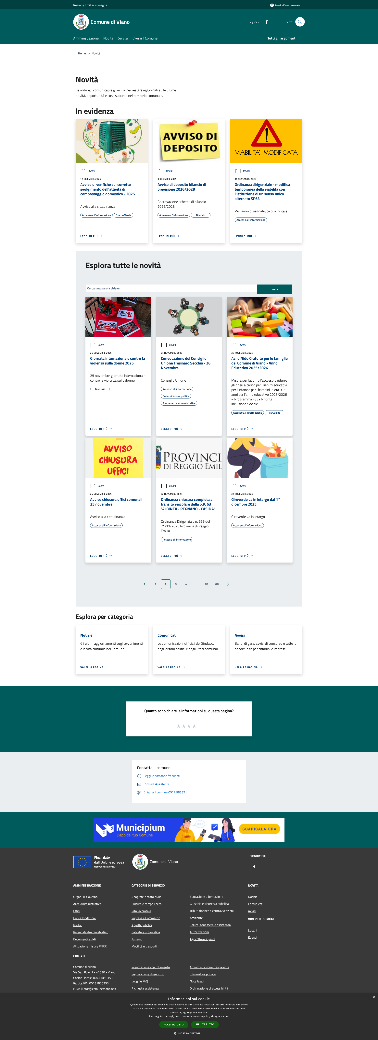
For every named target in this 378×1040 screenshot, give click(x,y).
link (227, 1016)
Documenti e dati (84, 939)
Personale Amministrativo (90, 932)
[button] (189, 1033)
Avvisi (92, 171)
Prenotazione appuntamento (151, 967)
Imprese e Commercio (146, 918)
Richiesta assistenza (145, 988)
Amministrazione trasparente (209, 967)
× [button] (373, 997)
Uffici (76, 911)
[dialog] (189, 1016)
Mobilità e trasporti (144, 946)
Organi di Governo (85, 896)
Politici (77, 925)
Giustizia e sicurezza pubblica (209, 903)
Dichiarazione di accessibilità (209, 988)
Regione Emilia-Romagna (90, 5)
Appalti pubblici (142, 925)
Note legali (197, 981)
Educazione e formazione (206, 896)
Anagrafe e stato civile (146, 896)
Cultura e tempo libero (146, 903)
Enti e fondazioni (84, 918)
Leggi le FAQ (140, 981)
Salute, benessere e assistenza (210, 925)
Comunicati (255, 903)
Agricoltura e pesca (202, 939)
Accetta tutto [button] (174, 1024)
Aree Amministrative (87, 903)
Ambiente (196, 917)
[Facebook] (265, 21)
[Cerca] (300, 22)
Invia (274, 289)
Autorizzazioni (199, 932)
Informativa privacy (203, 974)
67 (206, 584)
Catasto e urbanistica (146, 932)
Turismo (137, 939)
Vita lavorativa (141, 911)
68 (217, 584)
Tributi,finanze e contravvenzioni (212, 910)
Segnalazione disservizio (148, 974)
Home (82, 53)
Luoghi (252, 930)
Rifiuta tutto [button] (204, 1024)
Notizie (253, 896)
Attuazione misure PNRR (90, 946)
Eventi (252, 937)
